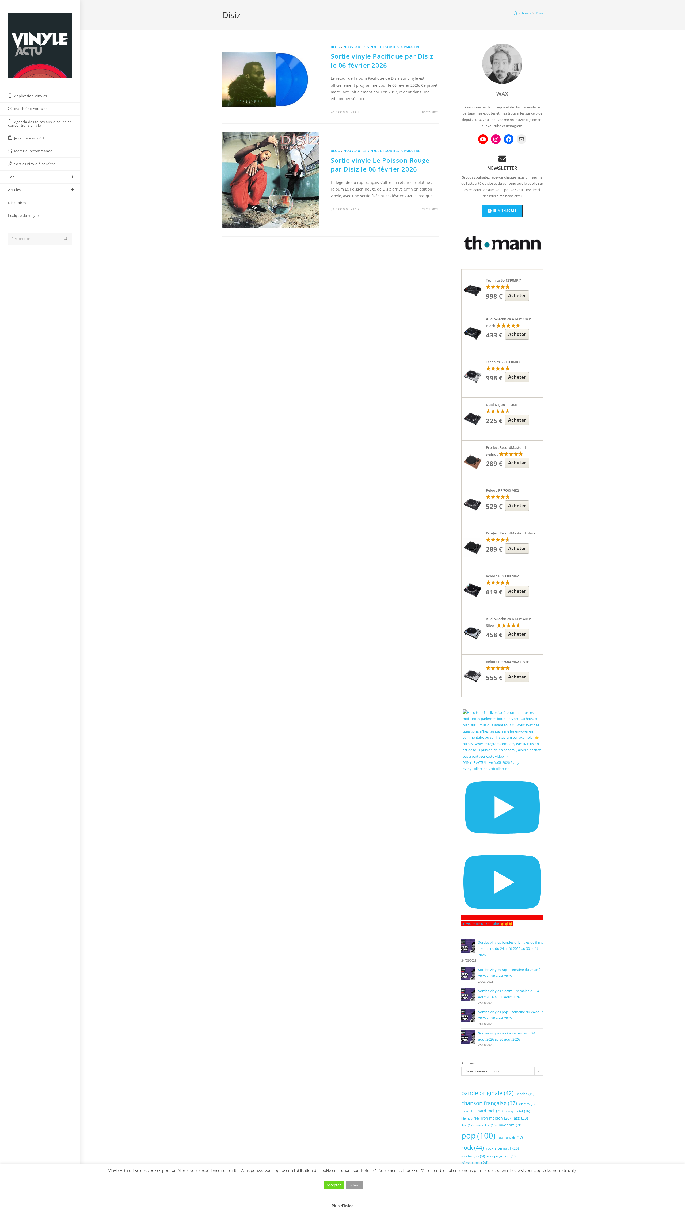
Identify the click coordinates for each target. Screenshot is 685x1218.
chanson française (489, 1103)
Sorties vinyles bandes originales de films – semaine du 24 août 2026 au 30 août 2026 (510, 948)
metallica (486, 1125)
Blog (335, 47)
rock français (473, 1156)
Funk (468, 1111)
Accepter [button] (334, 1184)
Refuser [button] (354, 1185)
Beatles (525, 1093)
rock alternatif (502, 1148)
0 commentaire (348, 112)
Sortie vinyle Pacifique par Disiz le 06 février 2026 (382, 61)
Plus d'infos (342, 1205)
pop (478, 1135)
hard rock (490, 1110)
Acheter (517, 295)
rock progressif (502, 1156)
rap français (510, 1137)
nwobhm (510, 1125)
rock (472, 1147)
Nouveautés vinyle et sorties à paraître (382, 47)
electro (528, 1104)
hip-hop (470, 1118)
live (467, 1125)
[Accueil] (515, 13)
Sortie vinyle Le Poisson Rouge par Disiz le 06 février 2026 (380, 165)
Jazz (520, 1118)
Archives (468, 1063)
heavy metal (517, 1111)
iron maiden (496, 1118)
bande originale (487, 1093)
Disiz (539, 13)
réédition (475, 1163)
